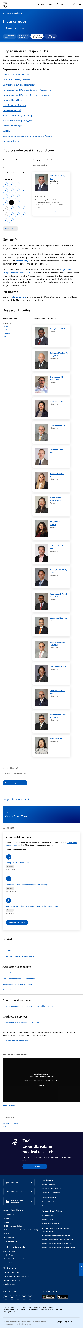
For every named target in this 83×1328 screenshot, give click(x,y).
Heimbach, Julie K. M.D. (57, 474)
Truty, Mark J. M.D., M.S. (57, 691)
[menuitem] (10, 36)
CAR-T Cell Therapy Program (16, 79)
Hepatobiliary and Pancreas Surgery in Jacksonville (27, 89)
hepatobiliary (25, 260)
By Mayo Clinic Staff (10, 768)
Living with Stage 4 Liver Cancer (18, 862)
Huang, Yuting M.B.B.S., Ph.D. (55, 498)
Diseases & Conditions (13, 13)
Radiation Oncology (12, 125)
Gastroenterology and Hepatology (19, 84)
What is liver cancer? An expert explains (18, 956)
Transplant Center (11, 140)
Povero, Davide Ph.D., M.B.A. (58, 571)
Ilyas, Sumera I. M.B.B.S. (56, 522)
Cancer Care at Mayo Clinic (16, 74)
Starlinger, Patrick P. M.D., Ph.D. (57, 643)
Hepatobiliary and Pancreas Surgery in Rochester (26, 95)
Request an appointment (15, 783)
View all (5, 336)
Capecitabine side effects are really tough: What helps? (27, 884)
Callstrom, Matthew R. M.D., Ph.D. (59, 354)
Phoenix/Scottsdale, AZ (15, 173)
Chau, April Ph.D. (56, 401)
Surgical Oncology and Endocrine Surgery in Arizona (27, 135)
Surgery (6, 130)
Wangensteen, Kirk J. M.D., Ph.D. (58, 715)
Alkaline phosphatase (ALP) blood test (17, 984)
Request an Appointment (15, 28)
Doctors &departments (37, 36)
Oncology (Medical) (12, 110)
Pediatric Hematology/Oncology (18, 115)
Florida (5, 330)
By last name (7, 179)
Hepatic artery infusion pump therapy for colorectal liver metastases (29, 1006)
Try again (41, 1085)
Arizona (5, 327)
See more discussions (17, 922)
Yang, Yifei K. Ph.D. (57, 738)
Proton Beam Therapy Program (17, 120)
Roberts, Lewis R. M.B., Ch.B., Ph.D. (59, 595)
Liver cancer (14, 21)
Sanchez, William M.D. (58, 618)
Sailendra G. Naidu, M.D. (57, 177)
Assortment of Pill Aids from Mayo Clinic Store (21, 1023)
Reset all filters (10, 228)
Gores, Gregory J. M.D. (58, 425)
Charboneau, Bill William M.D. (56, 378)
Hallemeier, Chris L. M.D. (57, 450)
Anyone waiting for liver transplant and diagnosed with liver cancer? (32, 906)
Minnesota (6, 333)
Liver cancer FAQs (10, 950)
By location (7, 168)
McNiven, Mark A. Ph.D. (57, 547)
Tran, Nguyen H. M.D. (58, 666)
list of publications (17, 296)
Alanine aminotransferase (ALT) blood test (19, 978)
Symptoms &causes (9, 36)
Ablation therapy (9, 973)
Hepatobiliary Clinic (12, 100)
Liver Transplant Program (14, 105)
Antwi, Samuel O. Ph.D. (59, 329)
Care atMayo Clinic (51, 36)
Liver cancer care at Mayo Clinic (15, 773)
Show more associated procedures (16, 990)
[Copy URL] (56, 1080)
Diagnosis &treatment (23, 36)
